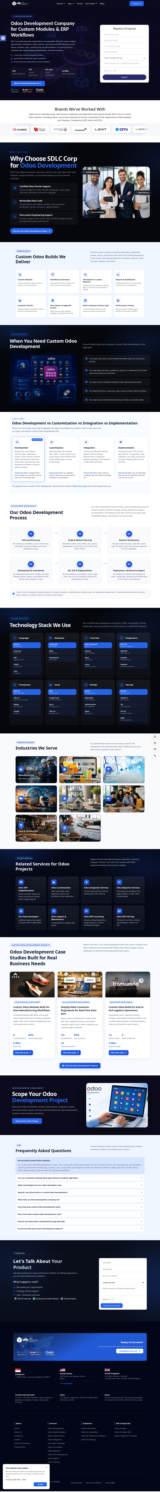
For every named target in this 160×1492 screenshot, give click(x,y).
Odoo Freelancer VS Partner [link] (126, 1435)
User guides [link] (110, 1482)
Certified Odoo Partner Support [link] (35, 186)
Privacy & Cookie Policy (13, 1479)
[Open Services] (64, 3)
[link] (3, 38)
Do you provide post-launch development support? (40, 1228)
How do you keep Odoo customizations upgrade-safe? (41, 1221)
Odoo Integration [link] (55, 1438)
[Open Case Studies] (96, 3)
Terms (24, 1479)
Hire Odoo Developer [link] (56, 1442)
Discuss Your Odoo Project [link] (27, 1121)
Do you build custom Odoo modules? (34, 1160)
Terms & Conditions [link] (22, 1442)
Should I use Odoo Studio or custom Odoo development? (43, 1192)
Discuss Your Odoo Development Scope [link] (30, 231)
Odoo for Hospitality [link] (89, 1431)
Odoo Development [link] (56, 1427)
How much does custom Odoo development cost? (39, 1214)
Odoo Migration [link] (54, 1450)
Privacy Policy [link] (20, 1446)
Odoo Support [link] (53, 1457)
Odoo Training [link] (53, 1461)
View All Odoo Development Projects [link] (81, 1065)
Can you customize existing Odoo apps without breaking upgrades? (48, 1178)
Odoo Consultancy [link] (55, 1446)
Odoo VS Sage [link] (120, 1427)
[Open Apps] (73, 3)
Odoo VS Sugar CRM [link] (123, 1431)
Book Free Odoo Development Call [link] (26, 83)
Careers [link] (17, 1438)
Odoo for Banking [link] (88, 1438)
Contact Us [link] (18, 1435)
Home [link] (16, 1427)
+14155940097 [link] (66, 1383)
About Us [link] (18, 1431)
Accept (40, 1484)
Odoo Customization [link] (56, 1435)
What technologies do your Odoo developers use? (40, 1185)
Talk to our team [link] (79, 486)
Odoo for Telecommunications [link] (93, 1435)
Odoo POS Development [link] (58, 1453)
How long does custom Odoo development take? (39, 1207)
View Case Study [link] (21, 1053)
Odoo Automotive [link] (88, 1427)
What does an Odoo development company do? (39, 1199)
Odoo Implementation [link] (57, 1431)
